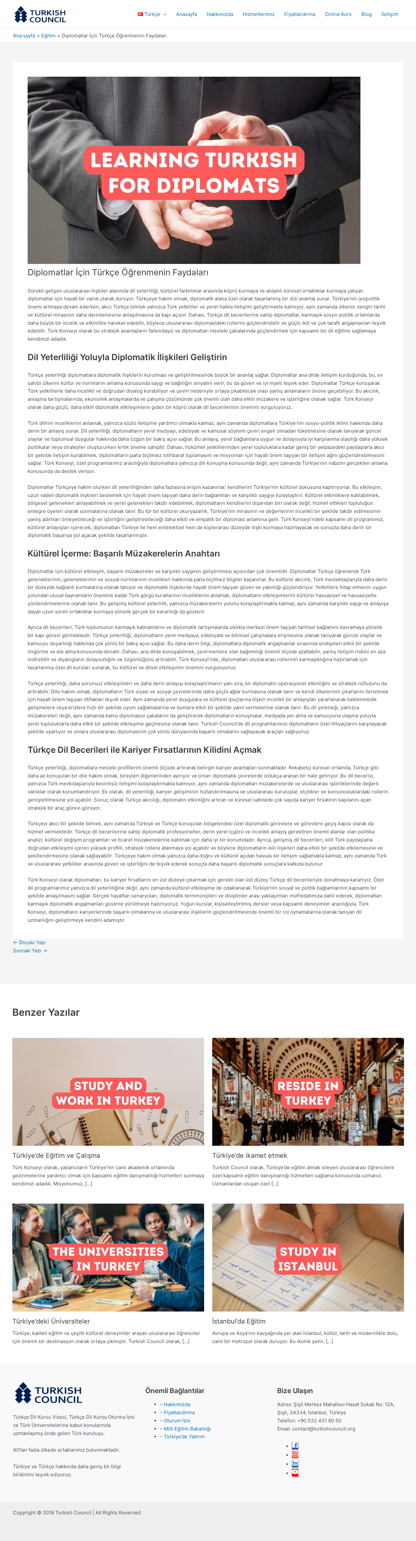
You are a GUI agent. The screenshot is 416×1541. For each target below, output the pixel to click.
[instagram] (295, 1455)
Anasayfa (186, 14)
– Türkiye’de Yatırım (182, 1436)
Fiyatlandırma (299, 14)
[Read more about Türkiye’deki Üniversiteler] (108, 1257)
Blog (366, 14)
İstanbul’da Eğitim (239, 1321)
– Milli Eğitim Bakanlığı (185, 1429)
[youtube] (295, 1473)
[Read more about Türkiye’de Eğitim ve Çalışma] (108, 1091)
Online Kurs (338, 14)
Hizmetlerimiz (259, 14)
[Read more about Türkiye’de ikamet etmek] (308, 1091)
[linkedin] (295, 1464)
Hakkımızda (220, 14)
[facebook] (295, 1446)
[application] (163, 14)
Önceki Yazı (29, 942)
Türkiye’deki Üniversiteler (51, 1321)
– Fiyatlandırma (177, 1412)
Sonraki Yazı (30, 950)
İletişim (390, 14)
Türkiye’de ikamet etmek (249, 1155)
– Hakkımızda (175, 1404)
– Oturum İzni (175, 1420)
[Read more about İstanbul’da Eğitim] (308, 1257)
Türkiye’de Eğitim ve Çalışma (56, 1155)
